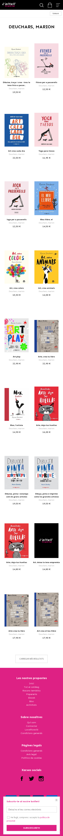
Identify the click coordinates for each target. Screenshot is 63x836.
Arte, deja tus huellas (46, 425)
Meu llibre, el (46, 219)
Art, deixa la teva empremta (46, 562)
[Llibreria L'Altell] (9, 5)
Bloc (31, 701)
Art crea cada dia (16, 151)
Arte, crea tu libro (46, 356)
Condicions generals (31, 733)
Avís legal (31, 754)
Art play (16, 356)
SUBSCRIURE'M (31, 828)
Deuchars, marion (16, 88)
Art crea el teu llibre (46, 631)
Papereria (31, 694)
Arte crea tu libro (17, 631)
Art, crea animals (46, 288)
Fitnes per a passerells (46, 82)
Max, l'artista (16, 425)
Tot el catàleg (31, 687)
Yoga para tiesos (46, 151)
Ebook (31, 697)
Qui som (31, 722)
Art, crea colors (17, 288)
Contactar (31, 726)
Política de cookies (31, 758)
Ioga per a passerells (16, 219)
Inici (31, 683)
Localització (31, 729)
